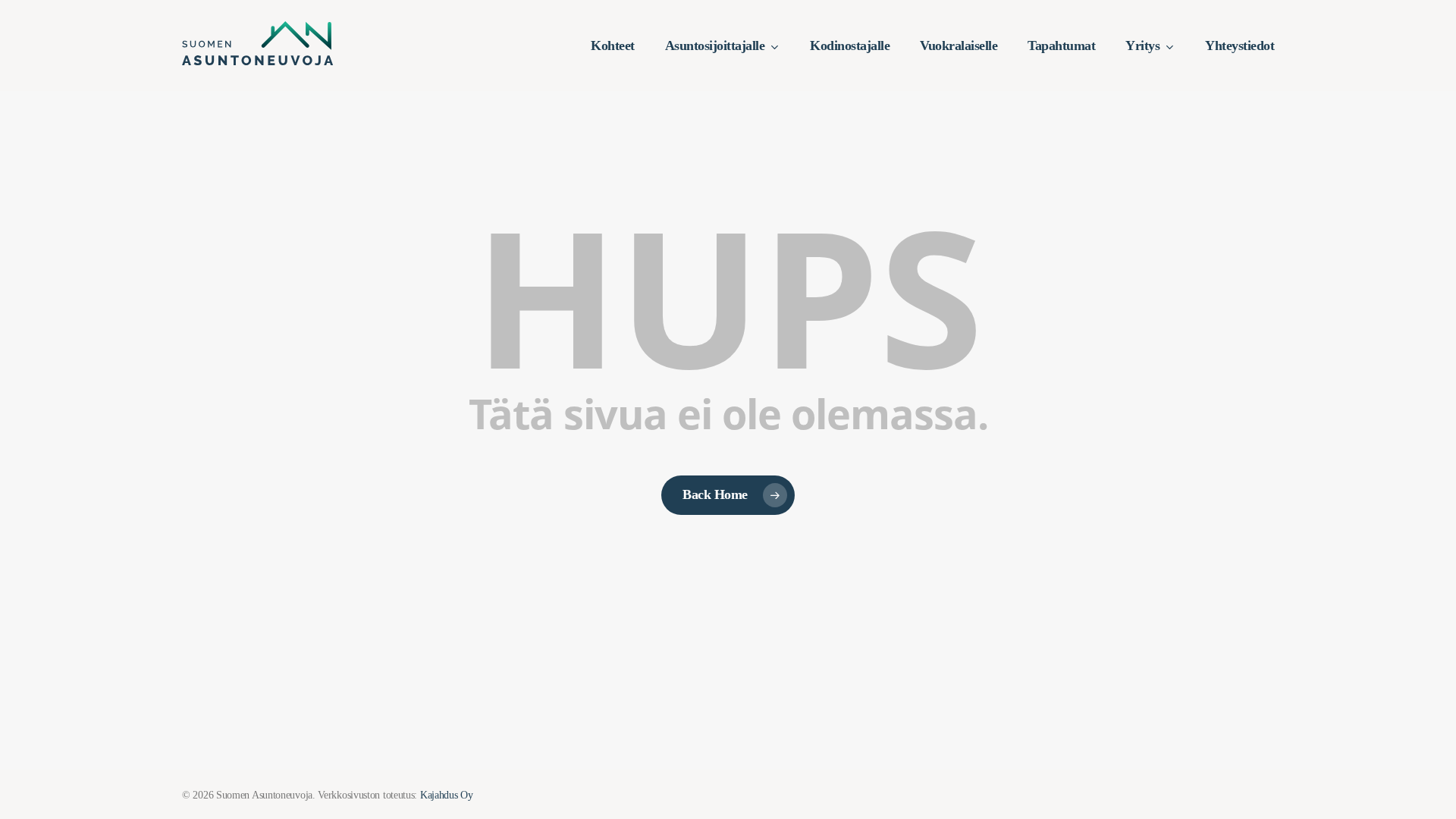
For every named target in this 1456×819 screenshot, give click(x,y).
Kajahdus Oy (446, 795)
